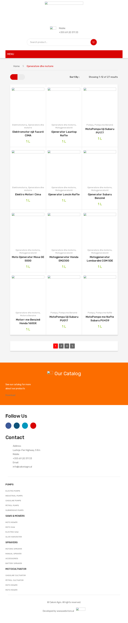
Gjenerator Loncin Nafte (64, 194)
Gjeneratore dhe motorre (64, 125)
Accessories (11, 558)
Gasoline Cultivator (15, 575)
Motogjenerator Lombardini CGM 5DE (100, 258)
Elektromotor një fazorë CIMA (28, 133)
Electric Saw (12, 532)
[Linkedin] (25, 426)
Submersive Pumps (14, 510)
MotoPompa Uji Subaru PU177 (99, 130)
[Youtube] (33, 426)
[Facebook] (8, 426)
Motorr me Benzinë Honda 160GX (28, 321)
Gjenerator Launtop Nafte (64, 133)
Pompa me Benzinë (104, 125)
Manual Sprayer (13, 554)
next (72, 346)
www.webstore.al (65, 611)
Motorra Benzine (28, 315)
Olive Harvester (13, 537)
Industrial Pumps (14, 496)
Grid (13, 77)
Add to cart (23, 104)
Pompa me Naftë (104, 313)
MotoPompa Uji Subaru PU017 (63, 318)
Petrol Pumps (12, 505)
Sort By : (74, 77)
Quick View (33, 104)
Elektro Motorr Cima (28, 194)
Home (16, 66)
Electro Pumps (12, 491)
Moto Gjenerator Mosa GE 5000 (28, 258)
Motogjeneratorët (64, 127)
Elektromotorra (19, 125)
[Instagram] (17, 426)
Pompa (89, 125)
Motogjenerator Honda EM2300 (63, 258)
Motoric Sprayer (13, 549)
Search (94, 42)
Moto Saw (10, 527)
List (21, 77)
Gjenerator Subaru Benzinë (100, 196)
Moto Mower (11, 522)
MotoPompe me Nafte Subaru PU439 (100, 318)
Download (10, 395)
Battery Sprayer (13, 563)
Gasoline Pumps (13, 500)
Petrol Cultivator (14, 580)
